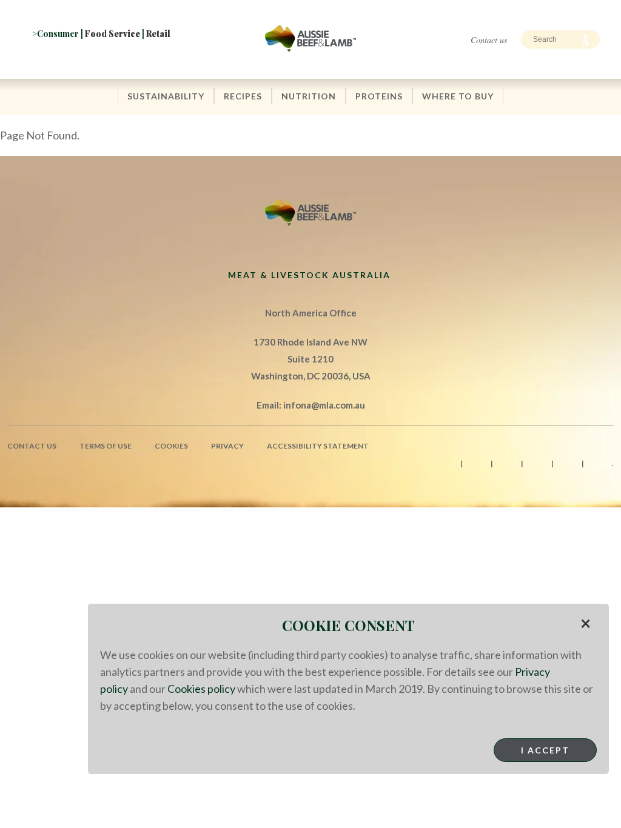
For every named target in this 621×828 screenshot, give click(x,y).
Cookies (171, 445)
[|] (41, 59)
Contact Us (31, 445)
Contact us (489, 39)
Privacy (227, 445)
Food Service (112, 33)
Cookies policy (201, 688)
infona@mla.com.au (324, 404)
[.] (147, 59)
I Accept (545, 750)
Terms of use (105, 445)
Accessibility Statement (318, 445)
